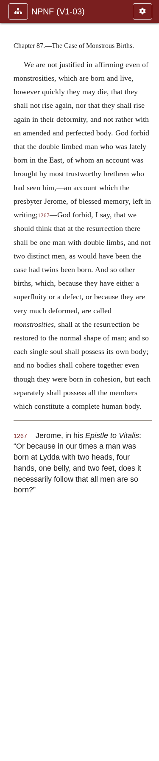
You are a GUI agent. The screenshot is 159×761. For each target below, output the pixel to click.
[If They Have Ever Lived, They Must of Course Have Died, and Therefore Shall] (10, 380)
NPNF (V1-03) (58, 11)
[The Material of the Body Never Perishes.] (149, 380)
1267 (44, 216)
